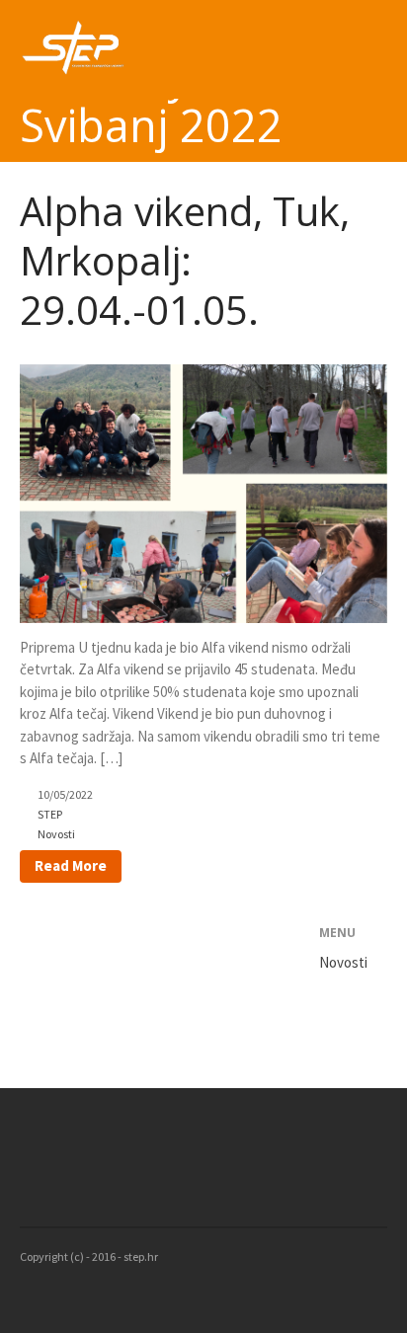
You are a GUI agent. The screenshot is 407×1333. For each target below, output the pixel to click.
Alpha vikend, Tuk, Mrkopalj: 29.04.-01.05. (185, 260)
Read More (71, 865)
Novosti (56, 833)
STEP (50, 814)
